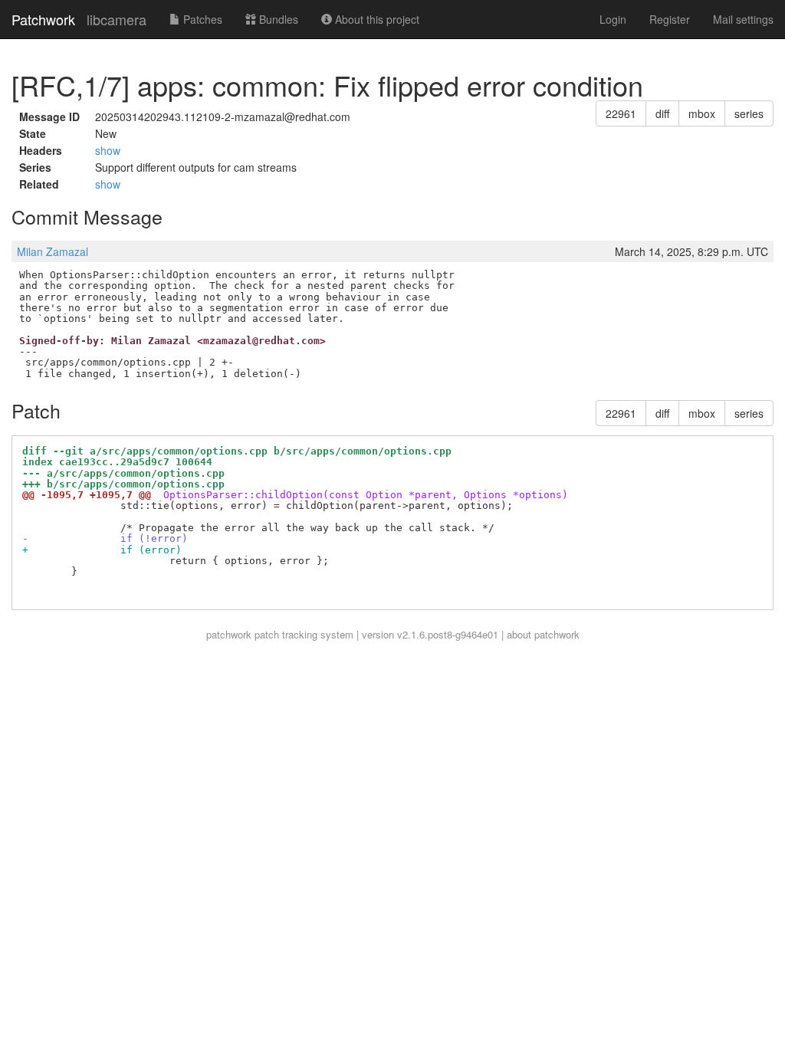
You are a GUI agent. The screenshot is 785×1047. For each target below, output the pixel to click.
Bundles (277, 19)
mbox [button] (701, 113)
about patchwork (543, 634)
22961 (621, 113)
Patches (201, 19)
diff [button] (662, 113)
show (107, 150)
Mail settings (743, 19)
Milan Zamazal (52, 251)
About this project (375, 19)
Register (669, 19)
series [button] (749, 113)
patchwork (228, 634)
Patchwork (43, 19)
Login (612, 19)
